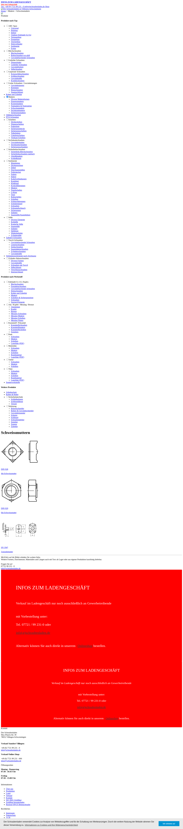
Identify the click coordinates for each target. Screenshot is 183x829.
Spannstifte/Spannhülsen (20, 215)
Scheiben (12, 120)
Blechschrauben (14, 51)
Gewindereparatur (18, 413)
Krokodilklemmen (18, 186)
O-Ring (14, 192)
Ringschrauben (17, 90)
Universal (15, 28)
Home (3, 11)
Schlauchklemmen (18, 201)
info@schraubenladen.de (11, 568)
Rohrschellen (16, 197)
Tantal (10, 360)
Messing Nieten (17, 320)
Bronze (14, 311)
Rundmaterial (16, 355)
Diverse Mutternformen (20, 99)
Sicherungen (16, 210)
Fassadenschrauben (18, 286)
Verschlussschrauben (19, 270)
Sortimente (15, 46)
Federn (13, 174)
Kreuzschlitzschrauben (20, 74)
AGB (8, 818)
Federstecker (16, 172)
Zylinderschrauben (18, 251)
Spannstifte (15, 226)
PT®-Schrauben (12, 117)
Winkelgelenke (17, 233)
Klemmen (15, 88)
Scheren (14, 415)
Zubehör (14, 426)
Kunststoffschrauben (19, 325)
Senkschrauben (17, 247)
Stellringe (14, 231)
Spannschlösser (17, 92)
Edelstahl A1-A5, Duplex (18, 282)
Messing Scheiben (18, 318)
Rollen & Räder (12, 394)
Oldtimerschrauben (13, 115)
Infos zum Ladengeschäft (16, 2)
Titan (10, 369)
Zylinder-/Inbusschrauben (18, 258)
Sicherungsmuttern (18, 113)
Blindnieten (15, 163)
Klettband (15, 183)
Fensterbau (15, 39)
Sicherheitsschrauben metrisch (23, 154)
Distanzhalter (16, 62)
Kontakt (9, 798)
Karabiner (15, 181)
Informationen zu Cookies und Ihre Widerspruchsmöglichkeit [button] (51, 825)
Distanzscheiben (17, 124)
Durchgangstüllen (18, 170)
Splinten (14, 213)
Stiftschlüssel (16, 267)
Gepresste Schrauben (16, 72)
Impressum (10, 813)
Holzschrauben (17, 291)
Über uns (9, 789)
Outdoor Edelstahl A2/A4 (21, 35)
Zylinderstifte (16, 235)
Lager (8, 793)
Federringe (15, 126)
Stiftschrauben (16, 69)
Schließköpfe (16, 158)
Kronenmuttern (17, 104)
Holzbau (14, 30)
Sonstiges (14, 332)
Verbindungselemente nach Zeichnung (21, 256)
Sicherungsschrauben (19, 147)
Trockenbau (15, 42)
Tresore (14, 404)
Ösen (13, 195)
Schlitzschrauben (17, 76)
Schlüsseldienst (17, 401)
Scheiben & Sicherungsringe (22, 298)
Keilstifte (14, 222)
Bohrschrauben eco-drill (20, 55)
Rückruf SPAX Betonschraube (18, 805)
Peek (10, 334)
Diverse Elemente (18, 220)
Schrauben (15, 206)
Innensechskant (17, 272)
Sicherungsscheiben (19, 131)
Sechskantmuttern (18, 110)
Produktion (10, 791)
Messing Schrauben (18, 314)
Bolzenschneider (17, 408)
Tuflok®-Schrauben (14, 238)
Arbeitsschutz (11, 392)
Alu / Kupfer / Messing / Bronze (21, 305)
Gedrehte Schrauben (16, 60)
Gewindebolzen (17, 67)
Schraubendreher (17, 420)
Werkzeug (12, 406)
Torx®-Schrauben (15, 240)
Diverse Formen (17, 261)
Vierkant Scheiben (18, 138)
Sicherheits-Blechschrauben (22, 152)
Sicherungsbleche (18, 129)
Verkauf (9, 796)
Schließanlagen (17, 399)
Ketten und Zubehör (14, 94)
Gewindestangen (17, 85)
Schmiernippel (16, 204)
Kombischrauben (17, 81)
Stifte (10, 217)
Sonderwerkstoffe (13, 382)
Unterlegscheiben (18, 135)
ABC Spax (12, 26)
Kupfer (14, 309)
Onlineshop (85, 646)
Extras (13, 48)
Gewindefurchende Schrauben (23, 58)
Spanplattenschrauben (19, 249)
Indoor (13, 33)
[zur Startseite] (21, 9)
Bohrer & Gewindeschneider (22, 411)
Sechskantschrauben (16, 140)
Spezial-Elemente (18, 302)
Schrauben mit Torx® (19, 265)
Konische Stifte (17, 224)
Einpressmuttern (17, 101)
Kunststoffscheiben (18, 330)
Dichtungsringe (17, 165)
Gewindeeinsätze (17, 142)
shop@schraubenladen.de (11, 761)
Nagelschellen (16, 190)
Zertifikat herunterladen (15, 802)
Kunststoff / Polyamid (17, 323)
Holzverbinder (16, 44)
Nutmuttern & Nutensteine (21, 106)
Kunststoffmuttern (18, 327)
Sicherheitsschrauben (16, 149)
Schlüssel (14, 417)
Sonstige (14, 422)
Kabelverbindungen (19, 179)
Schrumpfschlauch (18, 208)
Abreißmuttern (16, 156)
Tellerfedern (15, 133)
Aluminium (15, 307)
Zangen (14, 424)
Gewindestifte (16, 78)
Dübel (13, 168)
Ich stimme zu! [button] (169, 824)
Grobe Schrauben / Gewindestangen (22, 83)
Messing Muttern (17, 316)
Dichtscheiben (16, 122)
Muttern (11, 97)
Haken (13, 177)
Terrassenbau (16, 37)
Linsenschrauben (17, 245)
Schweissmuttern (17, 108)
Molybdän (12, 346)
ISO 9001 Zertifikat (13, 800)
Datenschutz (11, 815)
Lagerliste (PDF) (17, 343)
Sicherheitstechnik (15, 397)
